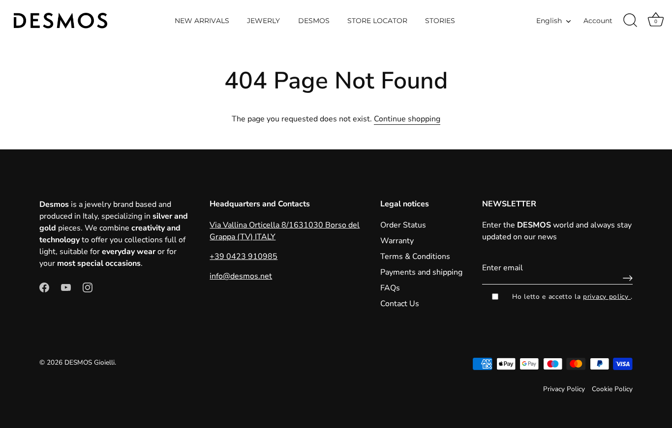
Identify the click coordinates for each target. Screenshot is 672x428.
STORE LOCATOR (377, 21)
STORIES (440, 21)
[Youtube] (66, 287)
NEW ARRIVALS (202, 21)
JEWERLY (263, 21)
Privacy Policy (564, 389)
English (549, 21)
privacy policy (607, 296)
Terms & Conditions (415, 256)
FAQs (390, 288)
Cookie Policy (612, 389)
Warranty (397, 240)
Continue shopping (407, 119)
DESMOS (314, 21)
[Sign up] (625, 278)
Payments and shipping (421, 272)
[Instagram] (87, 287)
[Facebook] (44, 287)
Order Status (403, 225)
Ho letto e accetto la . (572, 296)
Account (597, 21)
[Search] (630, 20)
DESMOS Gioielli (89, 362)
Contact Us (399, 303)
